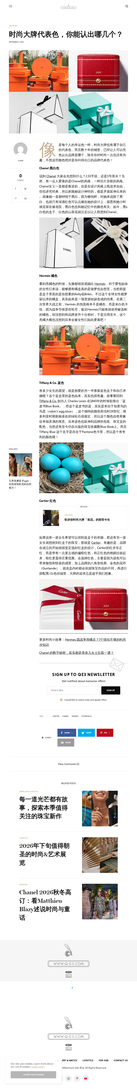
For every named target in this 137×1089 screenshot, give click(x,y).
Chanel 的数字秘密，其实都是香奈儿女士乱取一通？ (76, 653)
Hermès (100, 284)
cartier (56, 716)
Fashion (13, 26)
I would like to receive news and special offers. (85, 700)
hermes (75, 716)
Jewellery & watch (28, 792)
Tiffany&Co (86, 716)
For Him (103, 1060)
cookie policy (38, 1066)
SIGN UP (111, 690)
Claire (20, 161)
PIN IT (86, 243)
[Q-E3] (68, 6)
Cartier (95, 542)
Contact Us (121, 1060)
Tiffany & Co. (48, 401)
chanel (65, 716)
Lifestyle (23, 838)
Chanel (51, 176)
